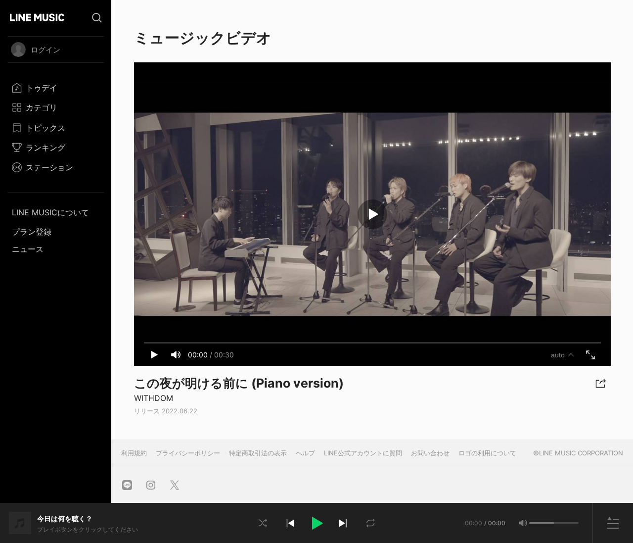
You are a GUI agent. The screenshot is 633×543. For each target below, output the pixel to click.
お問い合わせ (430, 453)
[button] (316, 523)
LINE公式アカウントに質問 (363, 453)
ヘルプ (305, 453)
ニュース (28, 249)
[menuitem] (55, 88)
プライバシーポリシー (188, 453)
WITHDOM (153, 398)
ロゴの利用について (487, 453)
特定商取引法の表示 (258, 453)
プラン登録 (31, 232)
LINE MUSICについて (50, 212)
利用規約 (134, 453)
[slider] (541, 523)
